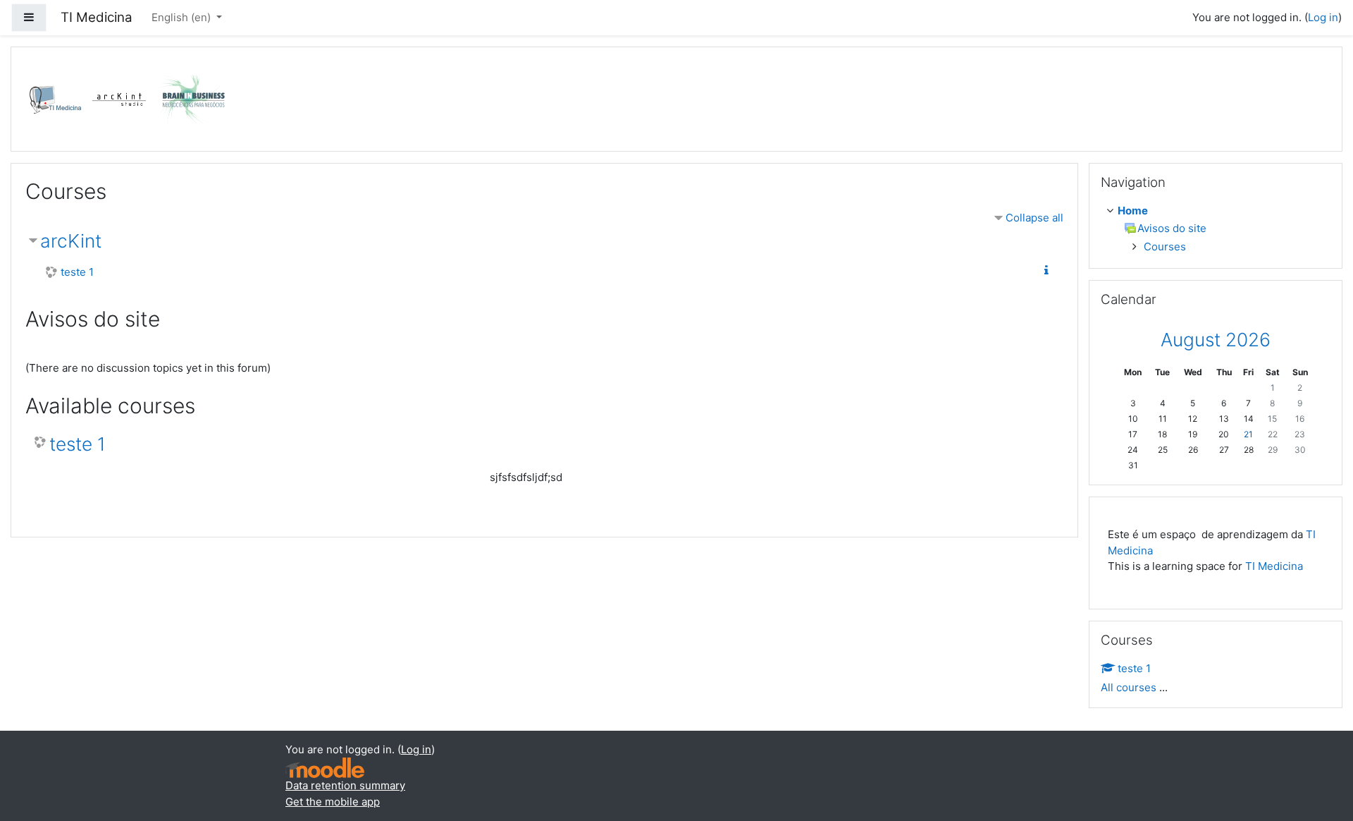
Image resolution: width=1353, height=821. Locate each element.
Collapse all (1034, 217)
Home (1133, 210)
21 (1248, 434)
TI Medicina (1274, 566)
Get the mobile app (332, 801)
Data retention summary (345, 785)
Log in (1323, 17)
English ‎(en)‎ (183, 17)
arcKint (70, 241)
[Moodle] (324, 768)
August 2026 (1216, 340)
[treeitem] (1218, 211)
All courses (1128, 687)
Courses (1165, 246)
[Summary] (1049, 270)
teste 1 (77, 272)
